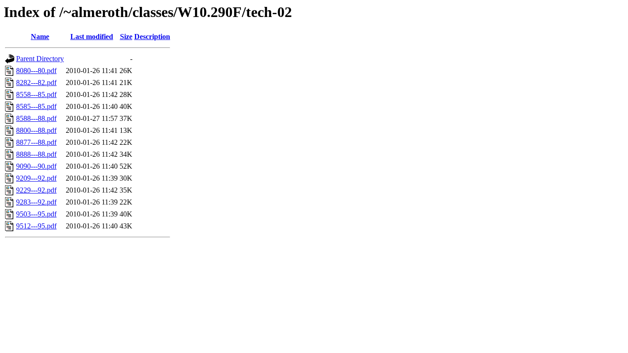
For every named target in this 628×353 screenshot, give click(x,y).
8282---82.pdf (36, 82)
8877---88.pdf (36, 142)
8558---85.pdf (36, 94)
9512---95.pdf (36, 226)
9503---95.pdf (36, 214)
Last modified (91, 36)
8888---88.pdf (36, 154)
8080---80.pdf (36, 70)
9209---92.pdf (36, 178)
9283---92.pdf (36, 202)
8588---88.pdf (36, 118)
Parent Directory (40, 59)
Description (152, 36)
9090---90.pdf (36, 166)
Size (126, 36)
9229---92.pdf (36, 190)
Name (40, 36)
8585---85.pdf (36, 106)
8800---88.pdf (36, 130)
